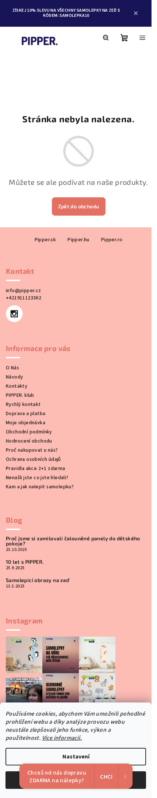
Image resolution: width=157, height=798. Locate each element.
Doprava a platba (25, 413)
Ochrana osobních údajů (33, 459)
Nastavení (75, 757)
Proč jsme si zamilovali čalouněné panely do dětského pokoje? (73, 541)
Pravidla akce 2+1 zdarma (35, 468)
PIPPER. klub (20, 395)
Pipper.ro (112, 239)
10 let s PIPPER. (24, 561)
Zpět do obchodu (78, 206)
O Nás (12, 368)
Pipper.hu (78, 239)
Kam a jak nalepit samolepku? (40, 487)
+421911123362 (23, 298)
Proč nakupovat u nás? (32, 450)
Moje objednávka (25, 422)
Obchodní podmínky (29, 432)
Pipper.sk (45, 239)
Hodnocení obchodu (29, 441)
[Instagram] (14, 313)
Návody (14, 377)
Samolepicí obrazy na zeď (37, 580)
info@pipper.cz (23, 290)
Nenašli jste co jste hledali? (37, 477)
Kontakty (16, 386)
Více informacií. (62, 738)
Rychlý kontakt (23, 404)
